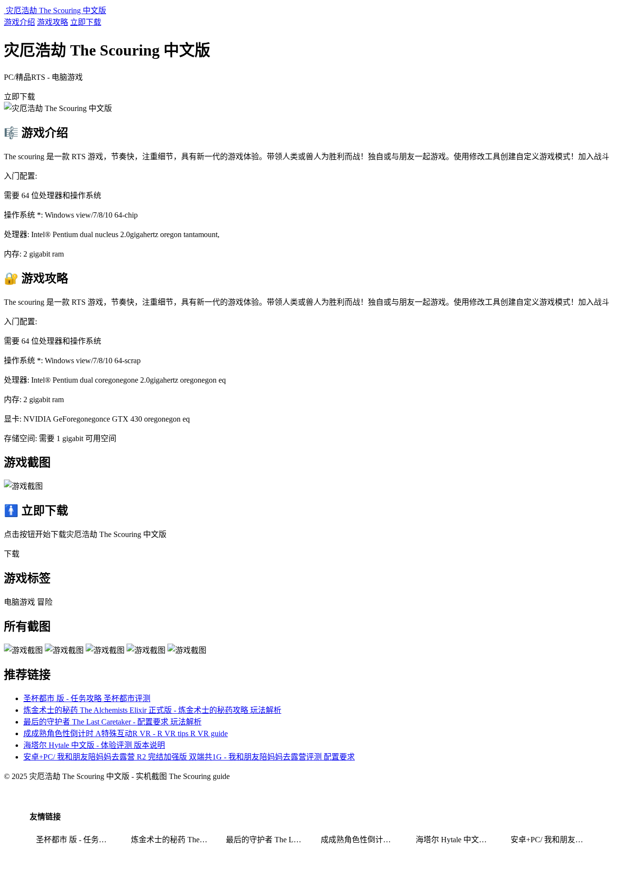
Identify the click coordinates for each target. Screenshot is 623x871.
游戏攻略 (52, 22)
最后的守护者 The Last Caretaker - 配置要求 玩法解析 (112, 722)
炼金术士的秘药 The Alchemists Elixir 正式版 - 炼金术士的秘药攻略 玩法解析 (152, 710)
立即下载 (85, 22)
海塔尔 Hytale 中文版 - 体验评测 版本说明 (94, 745)
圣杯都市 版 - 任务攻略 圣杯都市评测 (86, 698)
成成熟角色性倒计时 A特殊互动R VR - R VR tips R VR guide (125, 733)
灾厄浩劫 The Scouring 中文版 (55, 10)
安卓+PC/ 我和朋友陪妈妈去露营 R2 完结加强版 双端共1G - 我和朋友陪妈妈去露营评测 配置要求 (189, 757)
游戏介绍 (19, 22)
